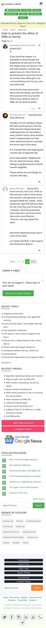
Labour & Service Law (11, 532)
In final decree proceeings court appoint (25, 476)
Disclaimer (12, 600)
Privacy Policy (22, 600)
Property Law (32, 537)
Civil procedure (9, 354)
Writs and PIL (11, 14)
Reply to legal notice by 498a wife (20, 379)
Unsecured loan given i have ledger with (24, 471)
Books (36, 10)
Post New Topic (24, 577)
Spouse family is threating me (19, 389)
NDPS (23, 14)
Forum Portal (24, 564)
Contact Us (33, 600)
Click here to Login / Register (18, 293)
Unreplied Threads (23, 429)
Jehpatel (12, 188)
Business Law (8, 521)
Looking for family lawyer (16, 403)
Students (16, 543)
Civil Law (19, 521)
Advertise (24, 597)
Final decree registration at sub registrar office (23, 357)
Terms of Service (35, 597)
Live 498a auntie (13, 416)
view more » (38, 499)
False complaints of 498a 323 (18, 399)
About (5, 597)
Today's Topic (24, 569)
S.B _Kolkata (14, 115)
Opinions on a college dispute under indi (25, 482)
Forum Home (24, 560)
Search (39, 505)
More (22, 17)
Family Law (20, 526)
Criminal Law (8, 526)
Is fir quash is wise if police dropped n (24, 487)
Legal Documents (29, 532)
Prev (12, 261)
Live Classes (13, 10)
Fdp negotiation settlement (15, 330)
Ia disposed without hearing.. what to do (20, 350)
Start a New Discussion (23, 423)
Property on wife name (13, 313)
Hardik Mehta (14, 45)
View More (5, 363)
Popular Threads (23, 572)
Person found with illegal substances (19, 347)
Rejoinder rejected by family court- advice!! (24, 376)
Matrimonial (35, 14)
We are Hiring (14, 597)
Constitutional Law (33, 521)
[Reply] (39, 108)
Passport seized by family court (19, 406)
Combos (26, 10)
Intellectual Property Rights (13, 537)
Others (25, 543)
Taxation (6, 543)
